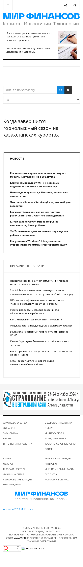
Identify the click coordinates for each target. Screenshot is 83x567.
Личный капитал (13, 474)
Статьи (7, 458)
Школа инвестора (14, 469)
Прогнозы (51, 474)
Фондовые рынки (55, 438)
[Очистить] (68, 90)
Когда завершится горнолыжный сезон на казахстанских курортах (31, 128)
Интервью (51, 463)
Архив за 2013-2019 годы (18, 509)
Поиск (49, 448)
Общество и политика (58, 422)
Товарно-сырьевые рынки (60, 443)
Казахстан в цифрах (57, 479)
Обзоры (8, 463)
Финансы (9, 427)
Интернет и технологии (17, 443)
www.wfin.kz (21, 537)
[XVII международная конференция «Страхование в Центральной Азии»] (41, 399)
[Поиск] (61, 90)
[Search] (75, 5)
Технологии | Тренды (58, 458)
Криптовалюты (54, 433)
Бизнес (7, 438)
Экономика (10, 433)
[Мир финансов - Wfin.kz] (41, 19)
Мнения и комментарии (59, 469)
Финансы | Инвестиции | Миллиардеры (18, 482)
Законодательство (15, 422)
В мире (49, 427)
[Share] (65, 5)
